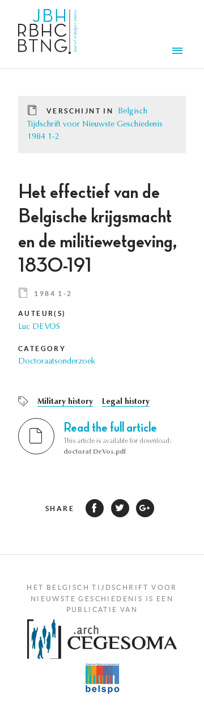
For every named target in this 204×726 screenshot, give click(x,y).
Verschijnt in (79, 111)
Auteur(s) (42, 313)
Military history (65, 402)
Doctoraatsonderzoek (56, 362)
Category (42, 348)
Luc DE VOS (39, 327)
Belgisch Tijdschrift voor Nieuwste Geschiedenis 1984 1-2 (95, 124)
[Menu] (179, 52)
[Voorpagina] (48, 34)
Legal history (126, 402)
